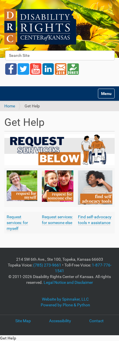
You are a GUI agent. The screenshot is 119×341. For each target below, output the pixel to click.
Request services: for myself (17, 223)
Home (9, 106)
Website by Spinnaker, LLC (65, 299)
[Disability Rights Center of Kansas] (40, 27)
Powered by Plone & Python (65, 305)
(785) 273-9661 (47, 265)
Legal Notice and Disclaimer (68, 282)
